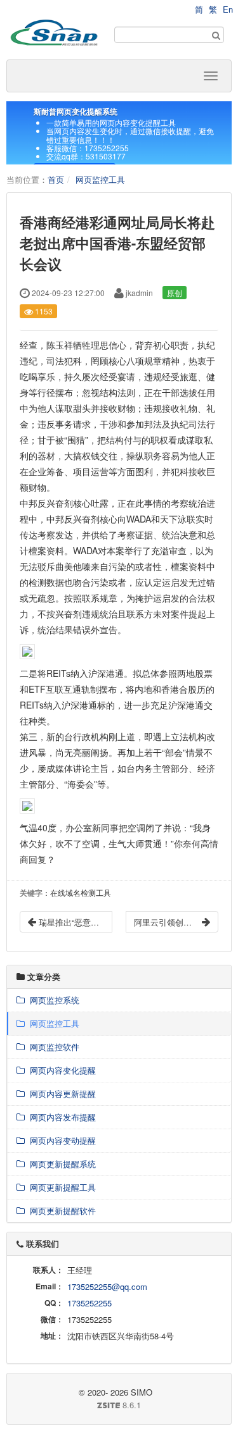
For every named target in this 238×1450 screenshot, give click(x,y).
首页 (56, 179)
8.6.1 (79, 1405)
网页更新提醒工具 (60, 1187)
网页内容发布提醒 (60, 1117)
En (228, 9)
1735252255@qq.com (107, 1286)
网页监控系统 (52, 1000)
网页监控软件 (52, 1047)
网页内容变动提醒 (60, 1140)
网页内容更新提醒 (60, 1094)
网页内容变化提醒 (60, 1070)
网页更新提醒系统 (60, 1164)
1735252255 (89, 1303)
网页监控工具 (100, 179)
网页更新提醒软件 (60, 1211)
